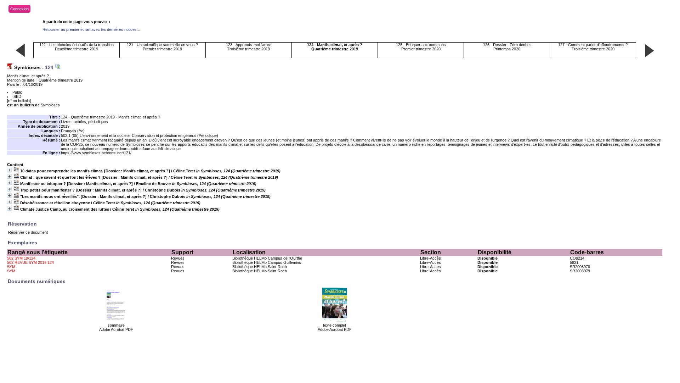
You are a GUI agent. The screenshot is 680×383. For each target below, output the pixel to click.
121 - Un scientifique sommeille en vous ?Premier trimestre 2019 (162, 47)
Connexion (19, 9)
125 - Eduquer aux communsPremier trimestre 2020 (421, 47)
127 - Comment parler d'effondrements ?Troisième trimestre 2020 (593, 47)
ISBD (16, 96)
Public (17, 92)
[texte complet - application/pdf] (334, 322)
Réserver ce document (28, 232)
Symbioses (27, 67)
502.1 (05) (70, 135)
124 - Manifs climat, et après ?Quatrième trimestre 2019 (334, 47)
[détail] (9, 170)
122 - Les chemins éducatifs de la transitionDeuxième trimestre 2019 (76, 47)
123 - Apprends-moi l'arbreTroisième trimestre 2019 (248, 47)
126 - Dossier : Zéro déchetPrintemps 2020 (507, 47)
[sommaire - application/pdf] (116, 322)
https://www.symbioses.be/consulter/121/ (96, 153)
